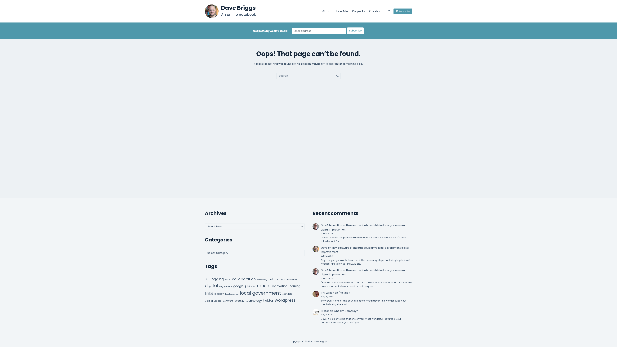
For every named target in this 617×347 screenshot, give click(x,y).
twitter (268, 300)
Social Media (213, 301)
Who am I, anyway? (346, 311)
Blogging (216, 279)
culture (273, 279)
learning (294, 286)
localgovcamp (231, 294)
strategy (239, 301)
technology (254, 301)
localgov (219, 293)
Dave (324, 248)
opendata (287, 294)
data (282, 279)
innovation (279, 286)
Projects (358, 11)
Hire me (342, 11)
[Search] (389, 11)
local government (260, 293)
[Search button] (337, 76)
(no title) (344, 293)
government (258, 286)
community (262, 280)
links (209, 293)
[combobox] (305, 76)
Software (228, 301)
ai (206, 279)
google (238, 286)
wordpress (285, 300)
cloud (228, 279)
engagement (225, 286)
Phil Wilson (327, 293)
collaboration (244, 279)
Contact (376, 11)
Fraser (325, 311)
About (327, 11)
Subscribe (404, 11)
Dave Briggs (238, 8)
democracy (291, 279)
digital (211, 286)
